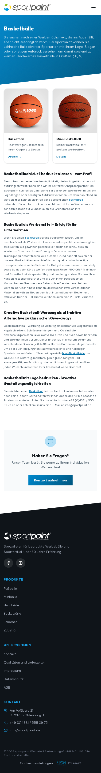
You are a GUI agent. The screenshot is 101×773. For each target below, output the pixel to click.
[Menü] (93, 7)
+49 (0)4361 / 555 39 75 (29, 722)
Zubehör (10, 630)
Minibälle (10, 597)
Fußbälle (10, 588)
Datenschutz (13, 679)
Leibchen (11, 622)
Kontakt (10, 654)
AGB (7, 687)
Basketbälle (12, 613)
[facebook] (8, 563)
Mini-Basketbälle (73, 353)
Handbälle (11, 605)
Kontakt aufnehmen (50, 480)
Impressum (12, 670)
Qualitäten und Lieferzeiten (25, 662)
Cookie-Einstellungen (36, 763)
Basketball (76, 200)
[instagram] (20, 563)
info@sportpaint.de (25, 730)
